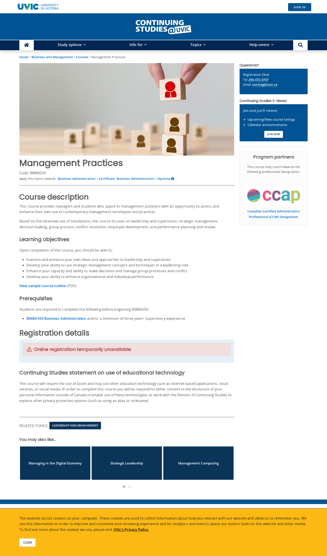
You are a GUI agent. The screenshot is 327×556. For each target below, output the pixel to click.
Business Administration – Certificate (86, 178)
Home (23, 57)
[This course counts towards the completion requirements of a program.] (172, 178)
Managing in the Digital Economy (55, 463)
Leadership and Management (75, 425)
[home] (163, 26)
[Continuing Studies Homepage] (26, 45)
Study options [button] (69, 44)
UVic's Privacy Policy (130, 529)
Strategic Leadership (126, 463)
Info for (136, 44)
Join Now (273, 134)
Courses (82, 57)
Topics (196, 44)
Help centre (259, 44)
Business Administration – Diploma (143, 178)
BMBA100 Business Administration (56, 318)
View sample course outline (43, 285)
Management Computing (198, 463)
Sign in (300, 7)
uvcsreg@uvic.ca (264, 84)
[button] (300, 45)
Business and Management (52, 57)
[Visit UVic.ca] (38, 6)
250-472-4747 (258, 80)
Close (27, 542)
